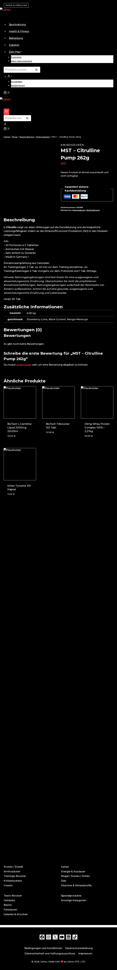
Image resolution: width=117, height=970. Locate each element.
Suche (37, 70)
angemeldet (24, 364)
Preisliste (16, 57)
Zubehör (14, 45)
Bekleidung (16, 38)
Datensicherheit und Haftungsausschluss (50, 953)
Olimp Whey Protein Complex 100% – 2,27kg (97, 428)
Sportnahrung (17, 24)
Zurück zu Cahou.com (16, 5)
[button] (11, 76)
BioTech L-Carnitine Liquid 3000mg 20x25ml (19, 428)
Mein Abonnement (21, 61)
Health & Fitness (19, 31)
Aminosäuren (72, 145)
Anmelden (16, 81)
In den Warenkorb (58, 437)
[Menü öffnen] (6, 112)
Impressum (85, 953)
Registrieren (18, 85)
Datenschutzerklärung (79, 948)
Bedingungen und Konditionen (43, 948)
